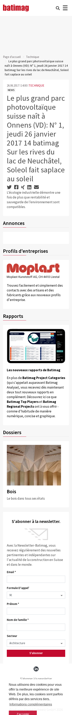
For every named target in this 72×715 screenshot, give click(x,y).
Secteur (12, 636)
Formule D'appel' (18, 588)
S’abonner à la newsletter (36, 679)
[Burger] (65, 8)
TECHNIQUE (36, 85)
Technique (32, 57)
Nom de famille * (18, 620)
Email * (11, 572)
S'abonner (36, 653)
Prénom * (13, 604)
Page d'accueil (12, 57)
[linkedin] (36, 668)
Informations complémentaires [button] (30, 704)
